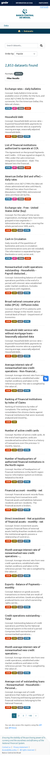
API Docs (12, 728)
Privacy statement (20, 747)
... (26, 714)
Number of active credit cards (22, 430)
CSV (14, 136)
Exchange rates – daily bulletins (23, 88)
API (14, 108)
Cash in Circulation (15, 239)
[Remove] (21, 74)
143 (30, 715)
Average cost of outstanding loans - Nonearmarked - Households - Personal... (25, 684)
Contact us (6, 747)
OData (20, 108)
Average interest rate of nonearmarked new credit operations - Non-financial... (21, 368)
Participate (43, 3)
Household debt (14, 117)
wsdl (20, 136)
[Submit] (41, 45)
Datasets (28, 31)
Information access (24, 3)
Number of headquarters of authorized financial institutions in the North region (24, 462)
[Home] (19, 31)
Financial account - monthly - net (23, 490)
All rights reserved (27, 750)
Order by (9, 54)
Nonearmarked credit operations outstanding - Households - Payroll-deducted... (24, 270)
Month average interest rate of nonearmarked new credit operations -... (22, 553)
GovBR (4, 3)
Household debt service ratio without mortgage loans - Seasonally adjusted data (21, 333)
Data (6, 25)
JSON (28, 108)
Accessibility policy (9, 750)
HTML (8, 108)
